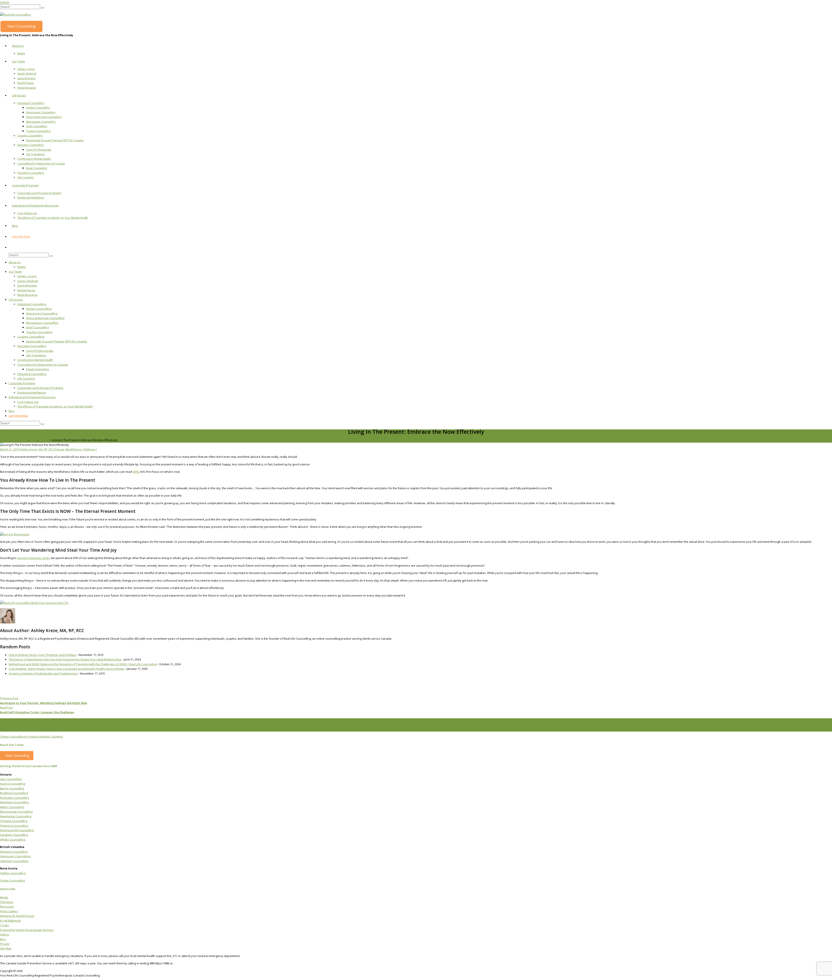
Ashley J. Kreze (26, 69)
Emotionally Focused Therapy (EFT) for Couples (55, 140)
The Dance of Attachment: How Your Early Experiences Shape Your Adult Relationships (65, 659)
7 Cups (4, 925)
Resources (7, 906)
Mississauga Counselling (16, 811)
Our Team (18, 61)
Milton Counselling (12, 807)
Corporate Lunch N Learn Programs (39, 193)
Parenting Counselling (30, 173)
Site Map (5, 948)
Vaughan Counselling (14, 835)
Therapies (6, 902)
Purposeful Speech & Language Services (27, 930)
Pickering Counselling (14, 826)
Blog (15, 226)
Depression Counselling (40, 112)
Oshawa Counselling (13, 821)
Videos (4, 934)
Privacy (5, 944)
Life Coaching (25, 177)
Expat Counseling (36, 168)
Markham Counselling (14, 802)
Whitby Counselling (12, 839)
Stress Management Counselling (389, 729)
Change (59, 449)
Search (4, 2)
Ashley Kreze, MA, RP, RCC (37, 449)
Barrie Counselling (12, 788)
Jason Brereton (26, 78)
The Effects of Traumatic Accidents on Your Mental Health (52, 218)
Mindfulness (73, 449)
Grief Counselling (36, 126)
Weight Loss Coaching (225, 729)
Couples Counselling (29, 135)
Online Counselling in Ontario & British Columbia (31, 736)
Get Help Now (21, 236)
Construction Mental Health (34, 159)
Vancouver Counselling (15, 856)
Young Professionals (38, 150)
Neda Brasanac (26, 88)
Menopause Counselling (40, 122)
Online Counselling (12, 880)
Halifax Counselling (12, 873)
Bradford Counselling (14, 793)
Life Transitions (35, 154)
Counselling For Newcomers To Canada (471, 729)
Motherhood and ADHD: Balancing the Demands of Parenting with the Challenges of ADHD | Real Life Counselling (83, 664)
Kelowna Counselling (14, 852)
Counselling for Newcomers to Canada (41, 163)
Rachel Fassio (25, 83)
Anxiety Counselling (38, 107)
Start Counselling (21, 26)
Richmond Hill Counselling (17, 830)
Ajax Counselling (11, 779)
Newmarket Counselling (15, 816)
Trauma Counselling (38, 131)
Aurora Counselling (12, 784)
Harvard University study (33, 558)
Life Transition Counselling (287, 729)
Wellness (89, 449)
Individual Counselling (30, 103)
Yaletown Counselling (14, 861)
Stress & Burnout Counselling (44, 117)
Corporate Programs (25, 185)
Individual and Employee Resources (35, 205)
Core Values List (27, 213)
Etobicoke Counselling (14, 798)
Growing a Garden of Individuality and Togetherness (43, 673)
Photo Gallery (9, 911)
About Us (18, 46)
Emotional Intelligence (30, 197)
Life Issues (19, 95)
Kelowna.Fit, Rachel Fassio (17, 916)
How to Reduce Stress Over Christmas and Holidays (42, 655)
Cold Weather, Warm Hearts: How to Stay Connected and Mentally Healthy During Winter (66, 669)
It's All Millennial (10, 921)
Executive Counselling (30, 145)
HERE (135, 472)
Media (21, 53)
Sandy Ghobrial (26, 73)
